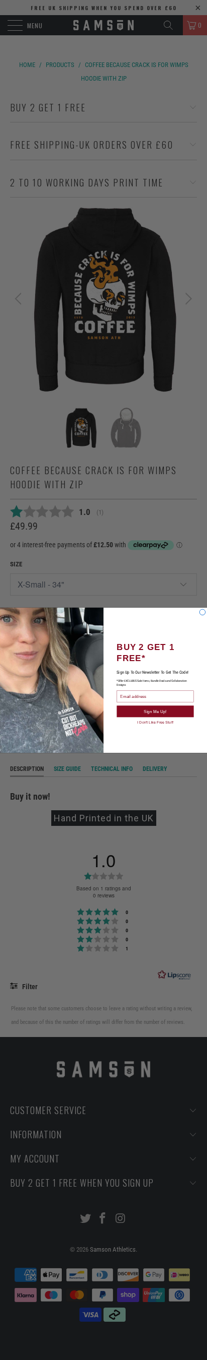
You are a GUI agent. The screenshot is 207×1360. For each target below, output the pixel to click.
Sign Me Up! (155, 711)
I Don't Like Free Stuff (155, 722)
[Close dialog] (202, 612)
